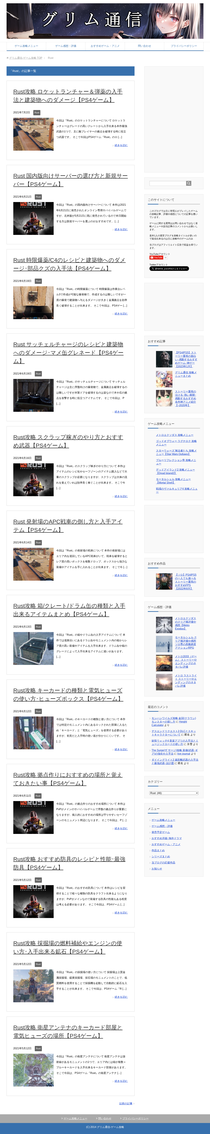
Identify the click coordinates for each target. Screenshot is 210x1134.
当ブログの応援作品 (163, 862)
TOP (25, 58)
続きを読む (121, 145)
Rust (36, 112)
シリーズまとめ (161, 856)
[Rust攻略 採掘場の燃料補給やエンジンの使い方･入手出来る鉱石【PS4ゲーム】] (33, 999)
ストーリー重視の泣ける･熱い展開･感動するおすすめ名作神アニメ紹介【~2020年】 (185, 398)
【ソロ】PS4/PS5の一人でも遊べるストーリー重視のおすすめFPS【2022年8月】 (185, 581)
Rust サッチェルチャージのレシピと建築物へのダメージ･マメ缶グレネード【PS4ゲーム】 (68, 352)
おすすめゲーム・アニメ (105, 46)
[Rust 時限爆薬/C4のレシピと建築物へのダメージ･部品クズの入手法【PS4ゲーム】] (33, 316)
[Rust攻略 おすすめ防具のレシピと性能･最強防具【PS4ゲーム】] (33, 915)
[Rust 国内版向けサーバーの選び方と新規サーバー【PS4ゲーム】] (33, 232)
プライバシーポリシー (184, 46)
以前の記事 (125, 1103)
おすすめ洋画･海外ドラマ (167, 838)
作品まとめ (158, 850)
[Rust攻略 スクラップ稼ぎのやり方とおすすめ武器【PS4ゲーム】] (33, 493)
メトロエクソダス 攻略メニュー (174, 435)
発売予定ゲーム (161, 832)
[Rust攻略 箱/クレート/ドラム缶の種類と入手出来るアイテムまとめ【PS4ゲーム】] (33, 662)
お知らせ (157, 868)
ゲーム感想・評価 (65, 46)
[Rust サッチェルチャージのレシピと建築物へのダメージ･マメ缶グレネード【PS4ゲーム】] (33, 409)
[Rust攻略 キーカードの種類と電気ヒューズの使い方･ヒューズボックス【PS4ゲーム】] (33, 746)
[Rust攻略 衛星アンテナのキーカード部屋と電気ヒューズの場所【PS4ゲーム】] (33, 1083)
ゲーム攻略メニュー (26, 46)
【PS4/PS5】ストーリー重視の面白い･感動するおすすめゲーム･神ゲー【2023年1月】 (186, 359)
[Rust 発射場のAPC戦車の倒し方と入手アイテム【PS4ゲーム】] (33, 578)
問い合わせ (144, 46)
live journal (183, 753)
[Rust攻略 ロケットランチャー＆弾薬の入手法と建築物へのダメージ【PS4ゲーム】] (33, 148)
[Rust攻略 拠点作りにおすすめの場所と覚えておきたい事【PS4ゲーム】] (33, 831)
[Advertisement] (174, 119)
